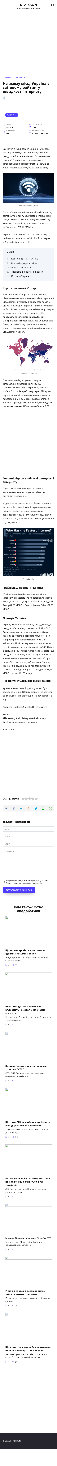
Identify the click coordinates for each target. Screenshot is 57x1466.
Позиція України (21, 276)
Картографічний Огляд (24, 258)
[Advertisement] (28, 441)
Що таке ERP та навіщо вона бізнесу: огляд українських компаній (28, 1124)
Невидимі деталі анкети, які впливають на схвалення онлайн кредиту (25, 1010)
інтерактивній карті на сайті (18, 383)
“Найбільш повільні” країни (27, 272)
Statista (26, 503)
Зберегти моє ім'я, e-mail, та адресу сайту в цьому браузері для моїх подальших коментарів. (27, 881)
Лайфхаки (11, 115)
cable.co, (18, 706)
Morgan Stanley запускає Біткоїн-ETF (28, 1238)
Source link (8, 729)
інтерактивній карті (17, 294)
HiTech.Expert (39, 706)
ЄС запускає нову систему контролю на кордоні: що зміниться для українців (28, 1181)
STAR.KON (28, 5)
